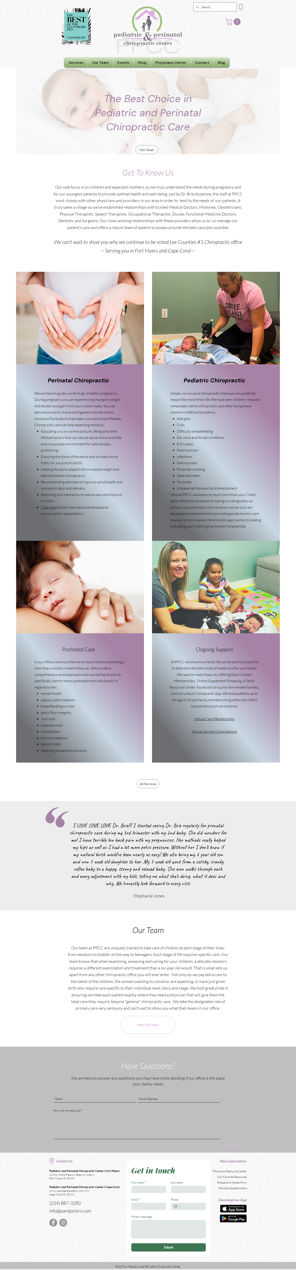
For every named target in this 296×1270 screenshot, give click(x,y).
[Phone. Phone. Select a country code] (177, 1206)
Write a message (141, 1216)
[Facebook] (53, 1223)
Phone (174, 1199)
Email (135, 1199)
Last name (177, 1182)
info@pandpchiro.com (70, 1211)
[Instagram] (63, 1223)
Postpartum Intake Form (232, 1182)
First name (138, 1182)
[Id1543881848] (233, 1209)
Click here (49, 507)
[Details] (233, 1218)
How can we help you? (67, 1110)
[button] (233, 21)
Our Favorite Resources (232, 1177)
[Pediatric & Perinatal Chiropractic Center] (148, 25)
